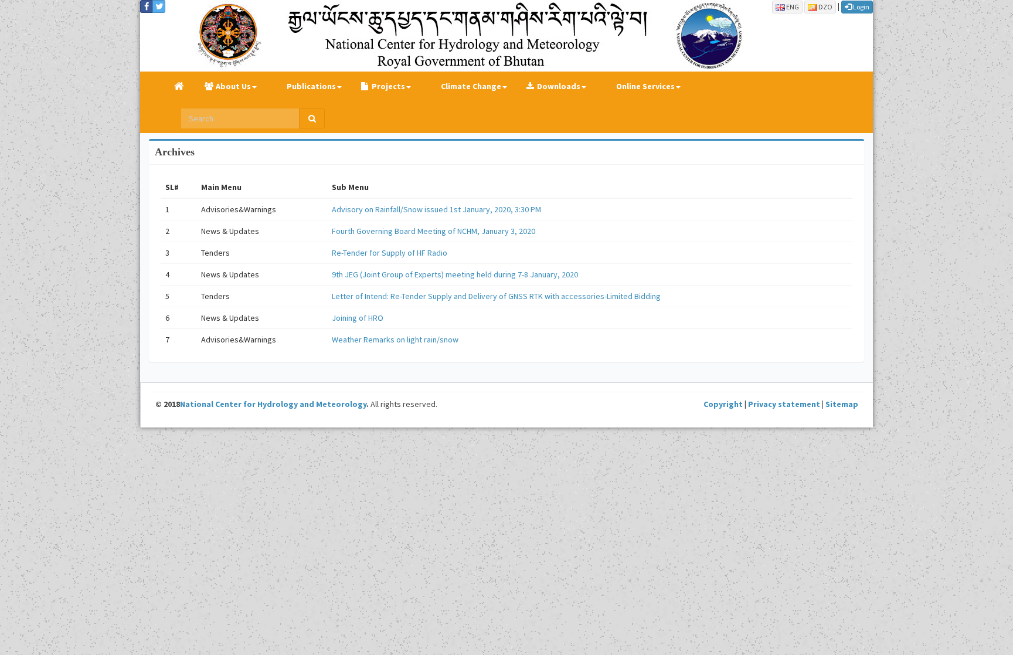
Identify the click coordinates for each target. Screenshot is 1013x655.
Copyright (723, 404)
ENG (792, 6)
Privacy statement (784, 404)
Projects (388, 86)
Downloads (558, 86)
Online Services (645, 86)
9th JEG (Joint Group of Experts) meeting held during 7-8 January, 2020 (455, 274)
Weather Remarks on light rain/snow (395, 339)
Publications (311, 86)
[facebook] (146, 6)
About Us (233, 86)
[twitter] (158, 6)
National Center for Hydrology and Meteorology (273, 404)
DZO (824, 6)
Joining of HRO (357, 318)
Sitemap (841, 404)
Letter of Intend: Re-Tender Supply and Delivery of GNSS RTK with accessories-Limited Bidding (496, 296)
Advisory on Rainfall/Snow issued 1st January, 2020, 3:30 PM (436, 209)
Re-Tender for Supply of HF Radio (389, 252)
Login (860, 6)
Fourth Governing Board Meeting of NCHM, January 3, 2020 (433, 231)
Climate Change (471, 86)
